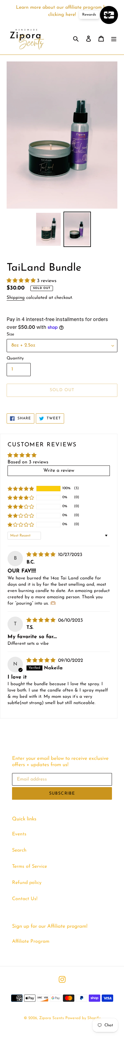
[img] (41, 554)
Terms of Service (29, 866)
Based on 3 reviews (28, 462)
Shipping (16, 298)
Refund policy (27, 882)
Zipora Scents (51, 1018)
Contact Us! (24, 899)
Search (19, 850)
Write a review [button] (58, 470)
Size (10, 334)
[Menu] (113, 38)
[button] (22, 280)
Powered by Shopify (83, 1018)
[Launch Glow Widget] (109, 15)
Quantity (15, 358)
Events (19, 834)
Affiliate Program (30, 941)
